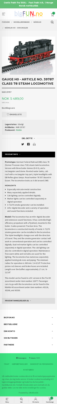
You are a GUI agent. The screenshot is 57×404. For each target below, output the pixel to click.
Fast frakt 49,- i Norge (41, 2)
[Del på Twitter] (22, 145)
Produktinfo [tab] (11, 154)
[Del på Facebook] (28, 145)
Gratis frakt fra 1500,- (15, 2)
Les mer (16, 387)
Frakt (6, 364)
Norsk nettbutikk (28, 5)
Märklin (19, 130)
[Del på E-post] (34, 145)
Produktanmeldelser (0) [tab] (17, 301)
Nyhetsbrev (28, 370)
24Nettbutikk (33, 392)
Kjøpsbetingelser (20, 364)
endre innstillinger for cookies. (34, 387)
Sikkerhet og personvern (41, 364)
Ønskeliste (15, 114)
